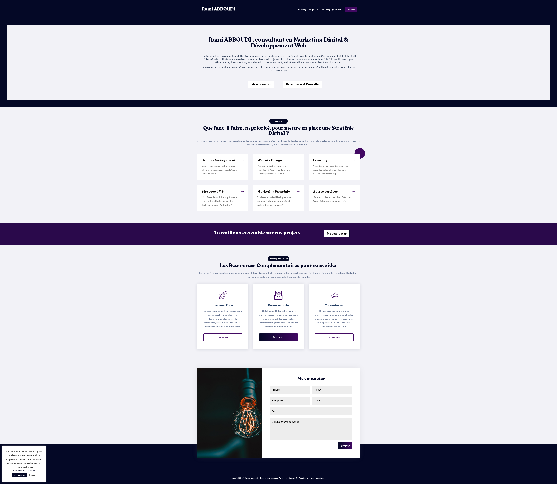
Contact (350, 9)
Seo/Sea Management (219, 160)
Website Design (269, 160)
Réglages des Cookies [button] (24, 470)
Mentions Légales (318, 478)
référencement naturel (311, 59)
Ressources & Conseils (302, 84)
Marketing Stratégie (273, 191)
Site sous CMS (213, 191)
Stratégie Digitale (308, 10)
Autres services (325, 191)
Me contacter (261, 84)
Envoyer (345, 445)
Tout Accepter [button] (20, 475)
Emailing (320, 160)
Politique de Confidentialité (297, 478)
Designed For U (277, 478)
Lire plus (32, 474)
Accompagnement (331, 10)
